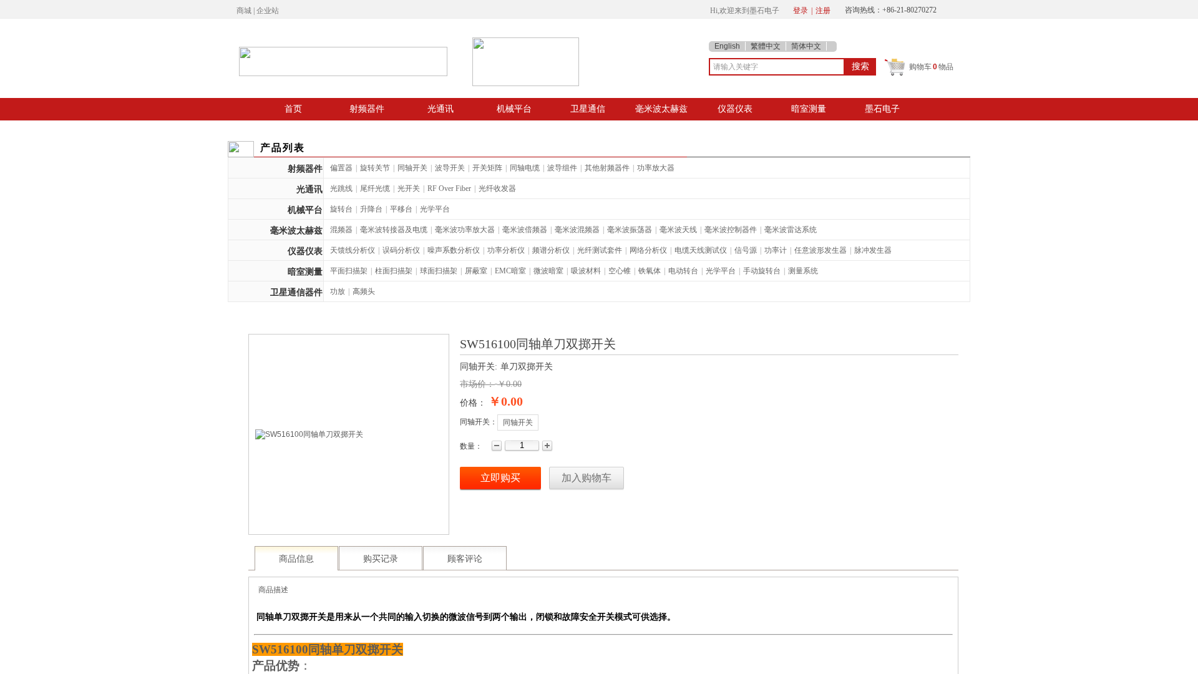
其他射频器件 (607, 168)
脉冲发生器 (873, 250)
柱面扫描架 (393, 270)
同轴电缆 (525, 168)
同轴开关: (478, 366)
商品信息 (296, 559)
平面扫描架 (349, 270)
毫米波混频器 (577, 229)
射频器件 (366, 109)
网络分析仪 (648, 250)
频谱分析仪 (551, 250)
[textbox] (777, 67)
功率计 (775, 250)
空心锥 (619, 270)
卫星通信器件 (296, 292)
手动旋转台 (762, 270)
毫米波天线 (678, 229)
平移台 (401, 209)
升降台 (371, 209)
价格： (473, 403)
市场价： (477, 384)
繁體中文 (766, 46)
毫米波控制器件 (730, 229)
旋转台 (341, 209)
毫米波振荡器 (629, 229)
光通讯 (440, 109)
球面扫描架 (438, 270)
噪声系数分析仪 (453, 250)
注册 (823, 10)
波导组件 (562, 168)
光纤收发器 (497, 188)
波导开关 (450, 168)
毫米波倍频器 (524, 229)
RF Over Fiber (449, 188)
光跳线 (341, 188)
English (727, 46)
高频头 (364, 291)
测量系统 (803, 270)
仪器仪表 (735, 109)
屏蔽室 (476, 270)
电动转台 (683, 270)
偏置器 (341, 168)
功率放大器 (655, 168)
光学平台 (435, 209)
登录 (800, 10)
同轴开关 (412, 168)
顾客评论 (464, 559)
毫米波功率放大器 (465, 229)
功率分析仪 (506, 250)
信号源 (745, 250)
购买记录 (380, 559)
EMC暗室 (510, 270)
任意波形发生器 (820, 250)
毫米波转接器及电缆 (393, 229)
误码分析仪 (401, 250)
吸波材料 (586, 270)
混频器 (341, 229)
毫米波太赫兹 (661, 109)
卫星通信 (587, 109)
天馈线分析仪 (352, 250)
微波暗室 (548, 270)
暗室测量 (808, 109)
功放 (337, 291)
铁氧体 (649, 270)
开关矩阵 (487, 168)
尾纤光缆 (375, 188)
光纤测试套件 (599, 250)
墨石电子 (882, 109)
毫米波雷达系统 (790, 229)
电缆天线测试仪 (700, 250)
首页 (293, 109)
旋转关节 (375, 168)
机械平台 (514, 109)
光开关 (408, 188)
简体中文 (806, 46)
